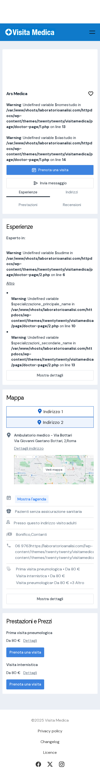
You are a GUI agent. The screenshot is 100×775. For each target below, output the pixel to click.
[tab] (50, 411)
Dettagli (30, 640)
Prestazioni (28, 204)
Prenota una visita (25, 652)
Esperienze (28, 192)
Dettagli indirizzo (29, 448)
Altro (10, 283)
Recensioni (72, 204)
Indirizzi (72, 192)
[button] (92, 32)
